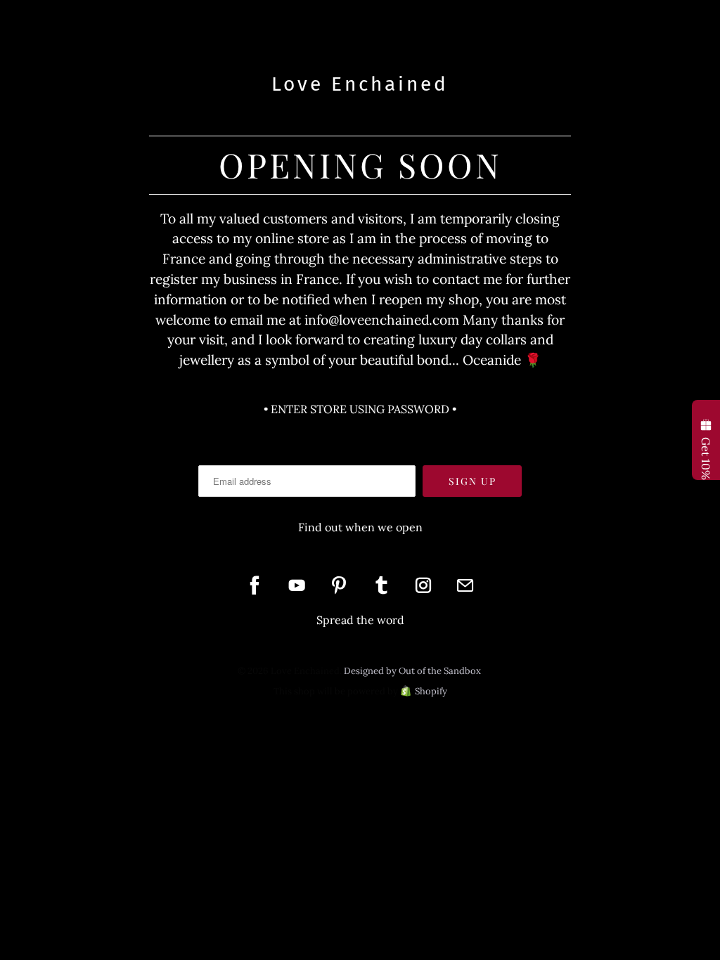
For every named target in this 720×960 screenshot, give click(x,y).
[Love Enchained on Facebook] (254, 585)
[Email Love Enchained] (465, 585)
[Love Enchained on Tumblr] (381, 585)
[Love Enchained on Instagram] (423, 585)
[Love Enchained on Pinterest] (339, 585)
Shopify (431, 691)
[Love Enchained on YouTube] (297, 585)
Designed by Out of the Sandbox (412, 671)
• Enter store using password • (360, 409)
